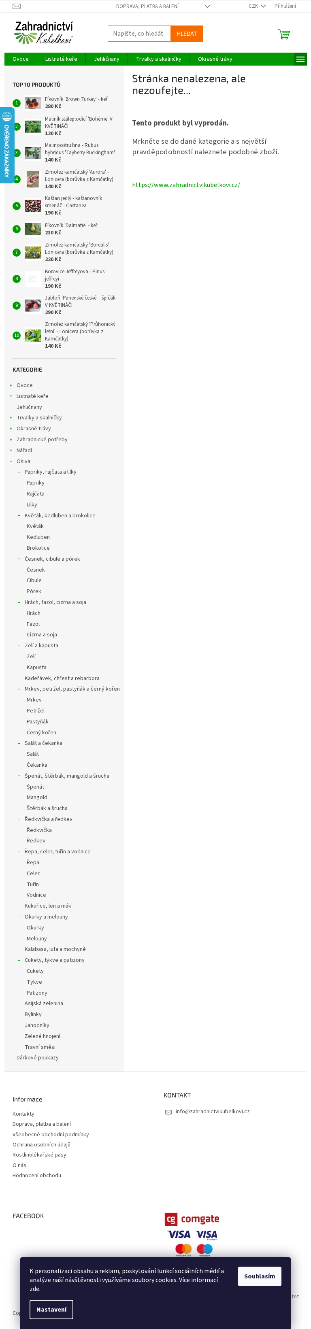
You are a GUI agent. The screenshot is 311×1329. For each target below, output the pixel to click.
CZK (254, 6)
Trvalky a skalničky (39, 418)
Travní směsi (40, 1047)
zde (34, 1288)
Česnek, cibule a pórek (52, 559)
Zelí (31, 657)
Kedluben (38, 537)
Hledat (187, 33)
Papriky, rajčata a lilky (51, 472)
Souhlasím (259, 1276)
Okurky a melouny (46, 917)
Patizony (37, 993)
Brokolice (38, 548)
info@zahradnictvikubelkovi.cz (213, 1112)
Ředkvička (39, 830)
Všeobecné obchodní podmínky (51, 1135)
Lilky (32, 505)
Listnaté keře (33, 396)
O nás (19, 1166)
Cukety (35, 971)
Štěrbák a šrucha (47, 808)
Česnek (36, 570)
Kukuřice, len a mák (48, 906)
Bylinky (33, 1014)
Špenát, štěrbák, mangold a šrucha (67, 776)
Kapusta (37, 667)
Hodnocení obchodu (37, 1176)
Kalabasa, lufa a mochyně (55, 949)
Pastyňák (38, 722)
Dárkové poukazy (38, 1058)
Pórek (34, 591)
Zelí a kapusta (41, 646)
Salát (33, 754)
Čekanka (37, 765)
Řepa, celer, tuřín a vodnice (58, 852)
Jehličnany (29, 407)
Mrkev (34, 700)
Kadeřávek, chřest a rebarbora (62, 678)
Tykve (34, 982)
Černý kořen (41, 733)
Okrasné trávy (34, 429)
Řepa (33, 863)
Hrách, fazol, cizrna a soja (55, 602)
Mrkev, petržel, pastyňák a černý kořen (72, 689)
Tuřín (33, 884)
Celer (33, 874)
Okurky (35, 928)
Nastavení (51, 1309)
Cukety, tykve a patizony (55, 960)
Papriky (36, 483)
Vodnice (36, 895)
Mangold (37, 797)
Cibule (34, 580)
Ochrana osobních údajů (41, 1145)
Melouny (37, 939)
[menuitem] (20, 59)
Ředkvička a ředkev (48, 819)
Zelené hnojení (42, 1036)
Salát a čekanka (43, 743)
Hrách (33, 613)
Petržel (36, 711)
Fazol (33, 624)
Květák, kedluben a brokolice (60, 516)
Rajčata (36, 494)
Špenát (35, 787)
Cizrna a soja (42, 635)
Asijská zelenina (44, 1003)
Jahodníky (37, 1025)
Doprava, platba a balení (147, 6)
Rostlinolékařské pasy (39, 1155)
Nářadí (24, 451)
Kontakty (23, 1114)
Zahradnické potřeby (42, 440)
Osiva (23, 461)
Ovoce (25, 385)
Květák (35, 526)
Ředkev (36, 841)
